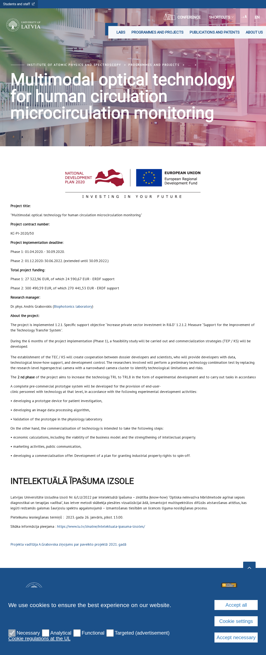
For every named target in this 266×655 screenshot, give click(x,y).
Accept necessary (236, 637)
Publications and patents (215, 32)
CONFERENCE (189, 17)
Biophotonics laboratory (73, 306)
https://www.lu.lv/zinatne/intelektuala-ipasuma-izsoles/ (101, 526)
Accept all (236, 605)
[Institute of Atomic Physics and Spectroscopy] (22, 25)
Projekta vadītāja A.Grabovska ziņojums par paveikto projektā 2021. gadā (68, 544)
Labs (121, 32)
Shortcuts (219, 17)
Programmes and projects (157, 32)
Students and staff (16, 4)
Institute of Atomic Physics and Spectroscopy (74, 65)
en (257, 17)
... (189, 65)
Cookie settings (236, 621)
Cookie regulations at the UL (39, 638)
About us (254, 32)
